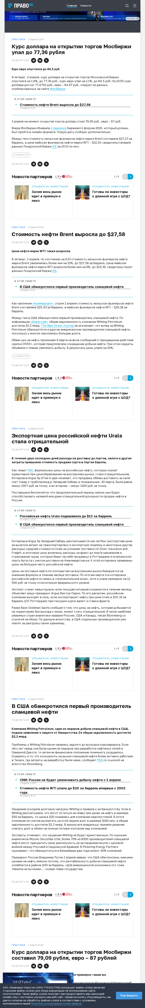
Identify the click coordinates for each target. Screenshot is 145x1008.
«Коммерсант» (43, 303)
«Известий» (39, 321)
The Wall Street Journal (57, 325)
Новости (22, 154)
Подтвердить (129, 995)
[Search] (127, 6)
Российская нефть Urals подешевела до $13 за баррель (66, 516)
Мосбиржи (57, 89)
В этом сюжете (25, 99)
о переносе (58, 128)
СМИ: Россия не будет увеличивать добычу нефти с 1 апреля (70, 780)
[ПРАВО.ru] (20, 6)
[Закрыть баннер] (71, 975)
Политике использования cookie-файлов (56, 1003)
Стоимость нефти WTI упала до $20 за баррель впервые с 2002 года (72, 790)
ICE (54, 146)
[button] (33, 60)
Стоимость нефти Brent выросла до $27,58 (55, 105)
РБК (30, 470)
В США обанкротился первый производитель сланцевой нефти (72, 287)
